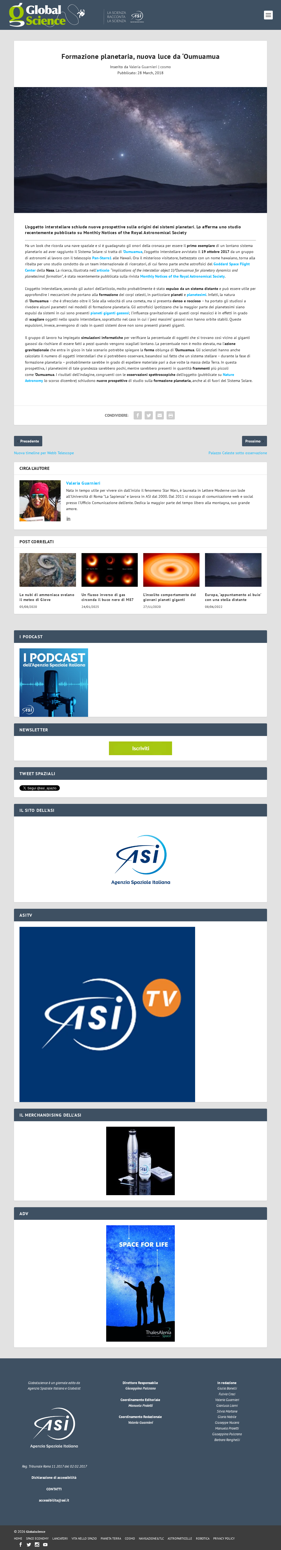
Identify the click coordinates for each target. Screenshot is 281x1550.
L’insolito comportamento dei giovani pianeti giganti (169, 597)
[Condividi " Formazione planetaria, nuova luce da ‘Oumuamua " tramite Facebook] (137, 415)
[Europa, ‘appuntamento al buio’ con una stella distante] (233, 570)
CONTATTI (54, 1489)
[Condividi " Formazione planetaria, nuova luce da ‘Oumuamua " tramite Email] (159, 415)
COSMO (130, 1538)
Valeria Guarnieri (143, 66)
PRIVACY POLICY (224, 1538)
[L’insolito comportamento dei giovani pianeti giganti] (171, 570)
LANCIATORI (60, 1538)
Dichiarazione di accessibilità (54, 1477)
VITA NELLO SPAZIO (84, 1538)
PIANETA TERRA (111, 1538)
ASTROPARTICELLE (180, 1538)
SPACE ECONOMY (37, 1538)
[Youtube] (45, 1544)
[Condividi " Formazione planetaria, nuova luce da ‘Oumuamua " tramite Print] (170, 415)
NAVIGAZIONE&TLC (151, 1538)
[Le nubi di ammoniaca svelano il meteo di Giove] (47, 570)
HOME (18, 1538)
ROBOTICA (202, 1538)
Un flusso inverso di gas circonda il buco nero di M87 (108, 597)
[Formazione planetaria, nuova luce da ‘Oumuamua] (140, 150)
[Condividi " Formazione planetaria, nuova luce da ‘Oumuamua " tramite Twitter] (148, 415)
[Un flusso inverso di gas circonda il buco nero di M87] (110, 570)
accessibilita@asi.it (54, 1500)
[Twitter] (29, 1544)
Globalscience (35, 1531)
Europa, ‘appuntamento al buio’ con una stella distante (233, 597)
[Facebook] (20, 1544)
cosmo (165, 66)
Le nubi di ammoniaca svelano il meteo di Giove (46, 597)
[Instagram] (37, 1544)
